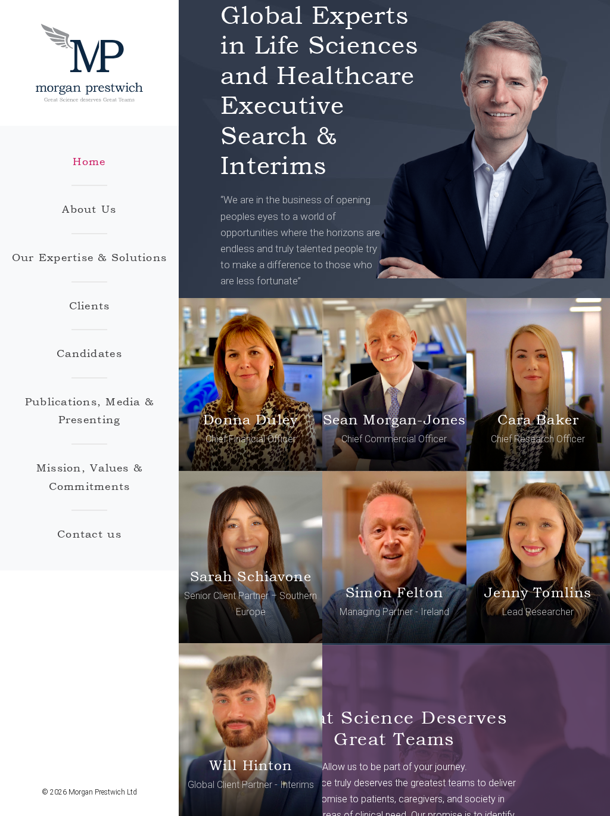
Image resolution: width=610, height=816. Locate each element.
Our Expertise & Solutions (89, 257)
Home (89, 161)
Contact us (89, 534)
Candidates (89, 353)
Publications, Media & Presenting (89, 410)
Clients (89, 305)
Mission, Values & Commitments (89, 476)
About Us (89, 209)
